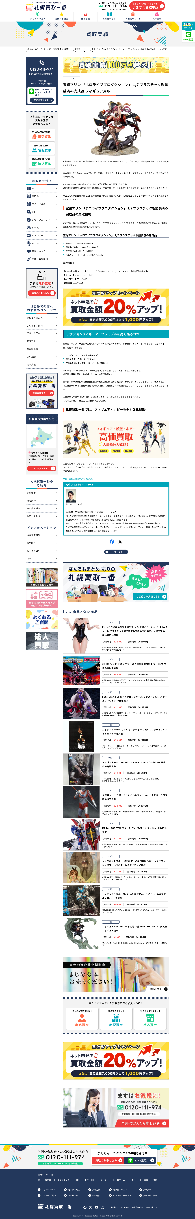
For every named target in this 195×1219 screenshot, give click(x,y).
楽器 (155, 1179)
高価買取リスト (120, 1189)
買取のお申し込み (106, 1160)
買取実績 (147, 1189)
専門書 (48, 1179)
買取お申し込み (150, 1195)
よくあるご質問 (49, 1195)
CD (77, 1179)
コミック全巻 (64, 1179)
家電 (146, 1179)
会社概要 (114, 1207)
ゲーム (104, 1179)
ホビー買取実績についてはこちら (78, 478)
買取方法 (96, 1189)
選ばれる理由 (74, 1189)
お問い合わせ (151, 1207)
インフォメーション (122, 1195)
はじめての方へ (49, 1189)
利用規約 (125, 1207)
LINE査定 (141, 1160)
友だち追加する (41, 100)
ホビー (134, 1179)
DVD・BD (89, 1179)
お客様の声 (73, 1195)
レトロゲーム (119, 1179)
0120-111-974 (42, 69)
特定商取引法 (137, 1207)
